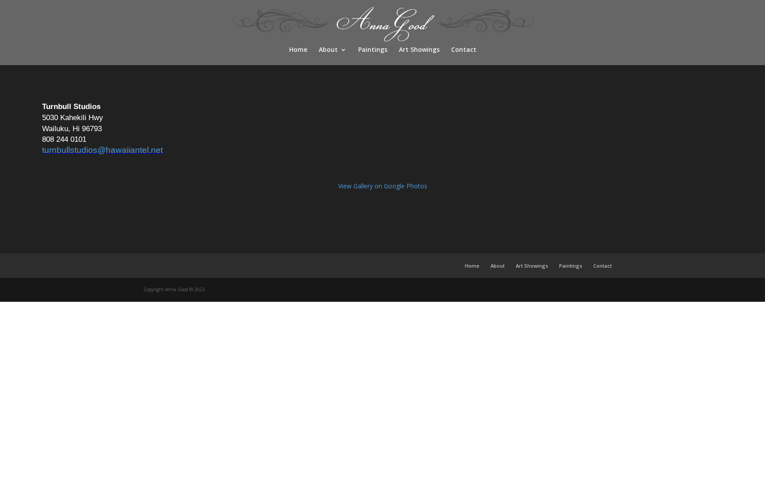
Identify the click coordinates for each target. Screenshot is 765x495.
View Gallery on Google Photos (382, 186)
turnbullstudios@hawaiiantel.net (102, 150)
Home (298, 50)
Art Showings (419, 50)
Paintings (372, 50)
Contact (463, 50)
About (328, 50)
